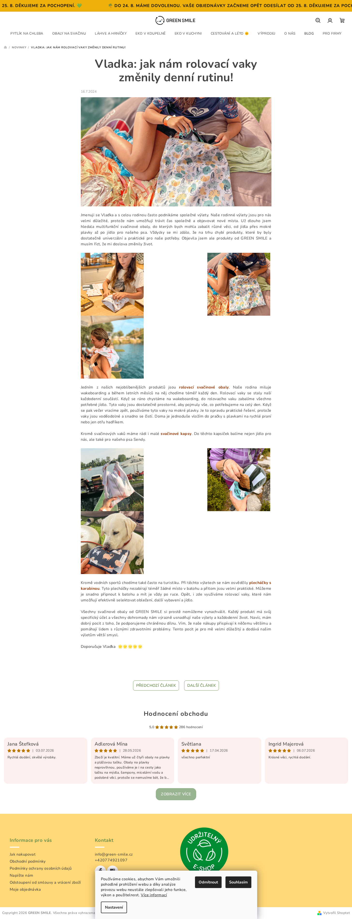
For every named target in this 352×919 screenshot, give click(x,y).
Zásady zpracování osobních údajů (176, 490)
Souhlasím (238, 882)
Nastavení (114, 907)
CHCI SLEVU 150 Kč (176, 469)
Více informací (154, 895)
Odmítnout (208, 882)
